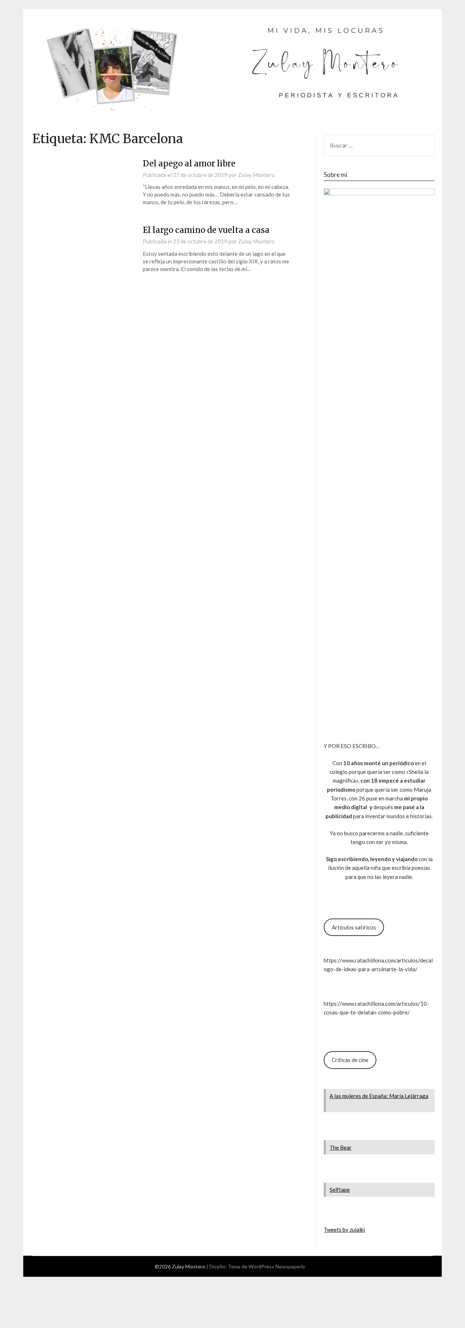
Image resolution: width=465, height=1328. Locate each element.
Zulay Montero (256, 174)
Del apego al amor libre (189, 163)
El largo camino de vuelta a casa (206, 230)
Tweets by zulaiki (344, 1229)
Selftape (339, 1189)
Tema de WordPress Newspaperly (266, 1266)
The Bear (340, 1147)
